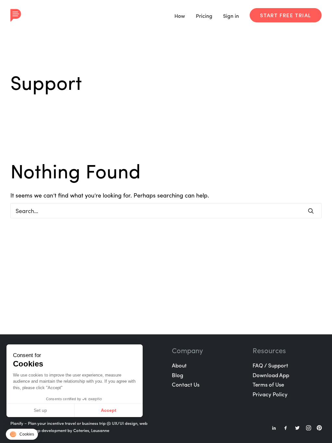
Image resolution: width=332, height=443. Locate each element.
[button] (22, 434)
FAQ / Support (270, 365)
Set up (40, 410)
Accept (108, 410)
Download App (271, 375)
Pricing (204, 15)
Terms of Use (268, 384)
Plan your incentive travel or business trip (67, 423)
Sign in (231, 15)
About (179, 365)
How (179, 15)
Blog (177, 375)
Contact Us (185, 384)
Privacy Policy (270, 394)
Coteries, (81, 430)
